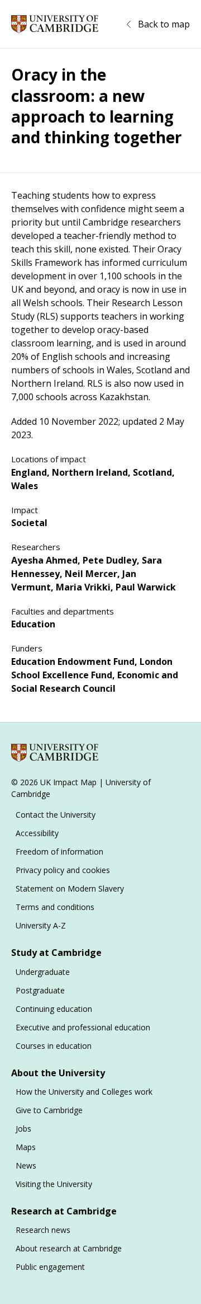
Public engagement (50, 1266)
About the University (58, 1073)
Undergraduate (43, 972)
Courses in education (54, 1045)
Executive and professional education (83, 1027)
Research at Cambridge (64, 1211)
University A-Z (41, 925)
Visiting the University (54, 1184)
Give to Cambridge (49, 1110)
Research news (43, 1230)
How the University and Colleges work (84, 1091)
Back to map (164, 24)
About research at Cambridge (69, 1248)
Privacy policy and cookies (63, 870)
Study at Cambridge (56, 952)
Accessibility (37, 833)
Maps (26, 1147)
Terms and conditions (55, 907)
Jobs (23, 1128)
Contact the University (55, 814)
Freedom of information (59, 851)
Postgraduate (40, 990)
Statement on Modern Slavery (70, 888)
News (26, 1165)
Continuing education (54, 1008)
